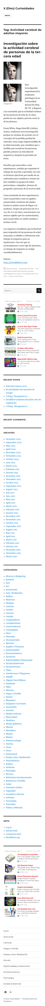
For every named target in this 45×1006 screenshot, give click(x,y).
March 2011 (11, 539)
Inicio (6, 931)
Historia (10, 690)
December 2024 (13, 452)
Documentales (13, 640)
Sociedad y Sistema (15, 794)
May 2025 (10, 446)
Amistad (10, 579)
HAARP (9, 677)
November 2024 (13, 456)
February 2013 (12, 469)
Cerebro (9, 610)
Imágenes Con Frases (16, 703)
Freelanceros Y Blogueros (18, 673)
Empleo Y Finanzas (15, 646)
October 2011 (12, 523)
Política (9, 764)
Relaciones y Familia (15, 781)
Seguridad (10, 791)
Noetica (9, 744)
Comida (9, 616)
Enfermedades (13, 650)
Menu (7, 15)
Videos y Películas (14, 807)
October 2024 (12, 459)
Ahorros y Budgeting (16, 576)
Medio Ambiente (14, 724)
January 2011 (12, 546)
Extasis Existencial (15, 663)
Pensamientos (12, 760)
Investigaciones (9, 274)
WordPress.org (13, 837)
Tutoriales (11, 804)
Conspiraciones (13, 623)
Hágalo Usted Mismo (16, 680)
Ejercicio (10, 643)
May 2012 (10, 499)
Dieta (8, 633)
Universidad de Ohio (30, 274)
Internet (10, 710)
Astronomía (11, 589)
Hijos (8, 687)
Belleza (9, 596)
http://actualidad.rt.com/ (15, 262)
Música (9, 737)
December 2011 (13, 516)
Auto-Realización (14, 593)
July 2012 (10, 493)
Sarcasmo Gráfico (14, 787)
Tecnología (11, 801)
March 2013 (11, 466)
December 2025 (13, 439)
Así (37, 269)
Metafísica (11, 730)
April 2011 (10, 536)
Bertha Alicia (12, 269)
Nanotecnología (13, 740)
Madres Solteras (13, 713)
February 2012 (12, 509)
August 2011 (11, 529)
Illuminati (10, 700)
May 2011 (10, 533)
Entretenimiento (14, 653)
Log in (9, 827)
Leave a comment (16, 276)
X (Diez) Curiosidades (18, 8)
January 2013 (12, 472)
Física (8, 670)
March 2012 (11, 506)
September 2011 (13, 526)
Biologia (10, 603)
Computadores (13, 620)
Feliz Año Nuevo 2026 (16, 386)
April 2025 (11, 449)
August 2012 (12, 489)
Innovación (11, 707)
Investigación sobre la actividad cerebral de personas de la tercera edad (22, 50)
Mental (9, 727)
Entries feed (11, 830)
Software (10, 797)
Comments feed (13, 834)
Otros (8, 747)
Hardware (10, 683)
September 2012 (13, 486)
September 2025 (14, 442)
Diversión (10, 636)
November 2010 (13, 553)
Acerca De (8, 937)
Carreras (10, 606)
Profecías (10, 767)
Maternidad (11, 717)
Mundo (9, 734)
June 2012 (10, 496)
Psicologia (10, 770)
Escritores (10, 656)
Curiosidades (12, 630)
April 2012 (10, 503)
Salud (18, 274)
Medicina (10, 720)
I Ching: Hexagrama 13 (16, 396)
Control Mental (13, 626)
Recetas (9, 774)
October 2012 (12, 482)
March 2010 (11, 556)
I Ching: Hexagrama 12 (16, 406)
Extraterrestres (13, 667)
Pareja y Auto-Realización (18, 757)
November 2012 (13, 479)
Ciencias (10, 613)
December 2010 (13, 550)
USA (5, 276)
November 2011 (13, 519)
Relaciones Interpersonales (19, 777)
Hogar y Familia (13, 693)
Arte (8, 583)
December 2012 (13, 476)
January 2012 (12, 513)
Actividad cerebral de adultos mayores (18, 271)
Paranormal (11, 754)
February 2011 (12, 543)
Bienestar (10, 599)
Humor (9, 697)
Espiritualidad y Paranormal (19, 660)
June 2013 (10, 462)
